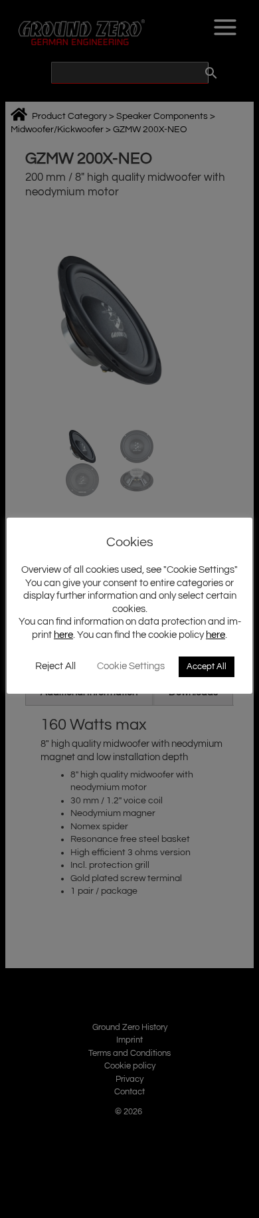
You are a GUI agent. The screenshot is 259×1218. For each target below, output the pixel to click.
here (63, 635)
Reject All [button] (55, 666)
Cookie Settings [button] (131, 666)
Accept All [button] (206, 666)
